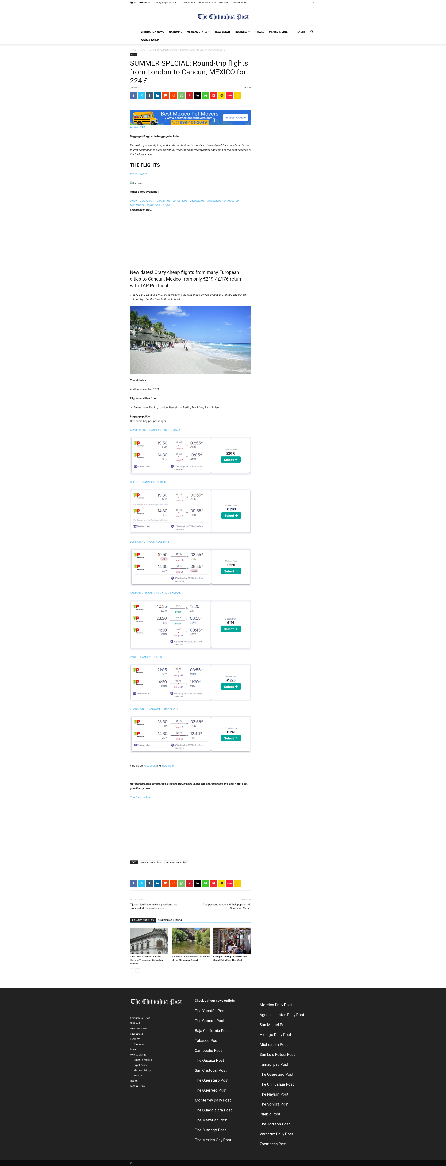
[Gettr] (229, 95)
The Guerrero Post (210, 1090)
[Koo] (237, 95)
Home (133, 49)
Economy (139, 1044)
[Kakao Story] (221, 95)
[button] (312, 32)
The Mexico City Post (213, 1140)
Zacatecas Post (273, 1144)
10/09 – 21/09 (145, 205)
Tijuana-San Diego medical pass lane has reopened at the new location (153, 906)
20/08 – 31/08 (205, 200)
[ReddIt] (173, 95)
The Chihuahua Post (277, 1084)
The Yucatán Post (210, 1011)
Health (300, 31)
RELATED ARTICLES (143, 920)
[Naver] (205, 95)
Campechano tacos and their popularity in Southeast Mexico (227, 906)
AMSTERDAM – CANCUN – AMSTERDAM (155, 430)
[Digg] (197, 95)
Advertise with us (239, 2)
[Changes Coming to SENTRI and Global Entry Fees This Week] (232, 941)
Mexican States (197, 31)
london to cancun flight (176, 862)
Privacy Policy (188, 2)
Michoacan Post (274, 1044)
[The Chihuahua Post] (223, 17)
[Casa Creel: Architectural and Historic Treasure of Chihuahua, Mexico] (149, 941)
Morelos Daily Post (276, 1005)
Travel (259, 31)
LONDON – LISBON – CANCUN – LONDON (155, 593)
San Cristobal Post (211, 1070)
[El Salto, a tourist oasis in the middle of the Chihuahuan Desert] (191, 941)
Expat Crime (141, 1065)
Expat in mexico (143, 1059)
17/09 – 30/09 (161, 205)
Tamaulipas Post (274, 1064)
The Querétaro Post (212, 1080)
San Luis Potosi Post (277, 1054)
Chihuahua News (152, 31)
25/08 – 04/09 (222, 200)
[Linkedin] (157, 95)
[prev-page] (132, 970)
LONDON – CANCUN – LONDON (149, 541)
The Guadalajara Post (213, 1110)
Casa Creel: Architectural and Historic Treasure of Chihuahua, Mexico (146, 960)
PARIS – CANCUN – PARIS (146, 657)
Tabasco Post (206, 1040)
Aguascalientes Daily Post (282, 1015)
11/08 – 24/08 (172, 200)
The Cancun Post (140, 797)
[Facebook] (133, 95)
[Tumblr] (149, 95)
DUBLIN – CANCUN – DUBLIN (148, 482)
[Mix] (165, 95)
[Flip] (213, 95)
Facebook (150, 765)
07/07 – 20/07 (138, 200)
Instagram (168, 765)
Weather (139, 1075)
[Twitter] (313, 2)
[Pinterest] (189, 95)
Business (241, 31)
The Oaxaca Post (209, 1060)
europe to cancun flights (151, 862)
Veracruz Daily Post (276, 1134)
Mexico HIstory (142, 1070)
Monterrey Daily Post (213, 1100)
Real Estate (222, 31)
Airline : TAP (137, 127)
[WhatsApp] (181, 95)
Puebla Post (270, 1114)
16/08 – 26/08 (188, 200)
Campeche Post (208, 1050)
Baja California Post (212, 1030)
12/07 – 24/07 (138, 174)
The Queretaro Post (276, 1074)
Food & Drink (150, 40)
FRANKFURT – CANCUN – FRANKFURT (154, 708)
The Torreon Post (275, 1124)
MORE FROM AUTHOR (170, 920)
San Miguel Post (274, 1025)
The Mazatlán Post (211, 1120)
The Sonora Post (274, 1104)
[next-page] (138, 970)
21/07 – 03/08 (155, 200)
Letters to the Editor (207, 2)
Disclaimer (224, 2)
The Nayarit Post (274, 1094)
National (175, 31)
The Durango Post (210, 1130)
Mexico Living (278, 31)
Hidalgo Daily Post (275, 1034)
